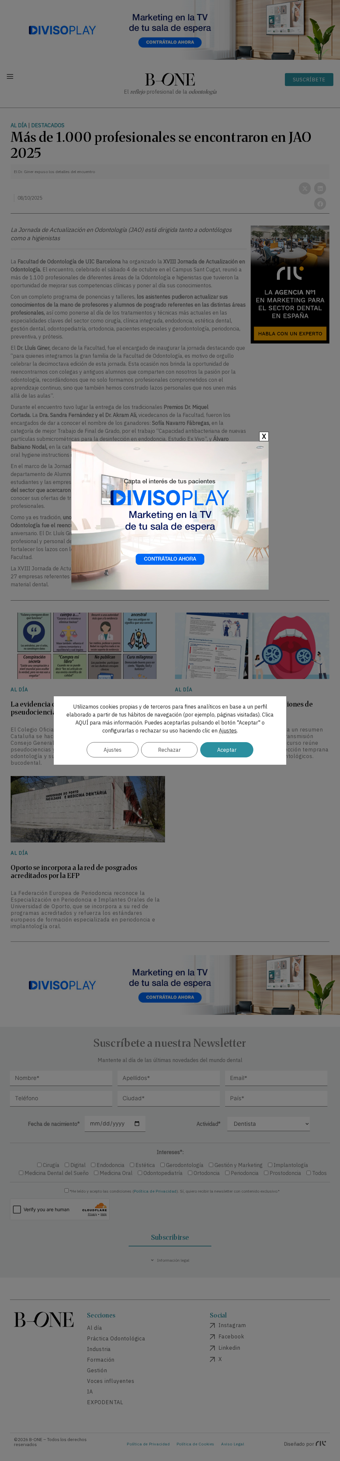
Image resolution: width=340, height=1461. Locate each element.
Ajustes (228, 730)
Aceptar (226, 749)
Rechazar (169, 749)
